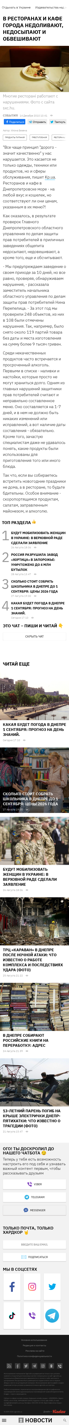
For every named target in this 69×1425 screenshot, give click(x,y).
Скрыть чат (34, 636)
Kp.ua (50, 177)
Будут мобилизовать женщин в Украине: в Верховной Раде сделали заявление (38, 538)
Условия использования (34, 1340)
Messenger (37, 1210)
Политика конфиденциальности (34, 1356)
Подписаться (38, 1257)
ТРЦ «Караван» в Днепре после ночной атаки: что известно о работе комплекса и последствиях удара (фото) (33, 959)
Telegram (37, 1197)
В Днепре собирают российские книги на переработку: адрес (25, 1040)
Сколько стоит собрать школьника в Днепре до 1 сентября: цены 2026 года (34, 586)
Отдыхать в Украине (16, 7)
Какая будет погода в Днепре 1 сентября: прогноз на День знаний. (38, 608)
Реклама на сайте (34, 1350)
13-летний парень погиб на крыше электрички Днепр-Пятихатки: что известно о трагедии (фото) (32, 1118)
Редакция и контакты (34, 1345)
